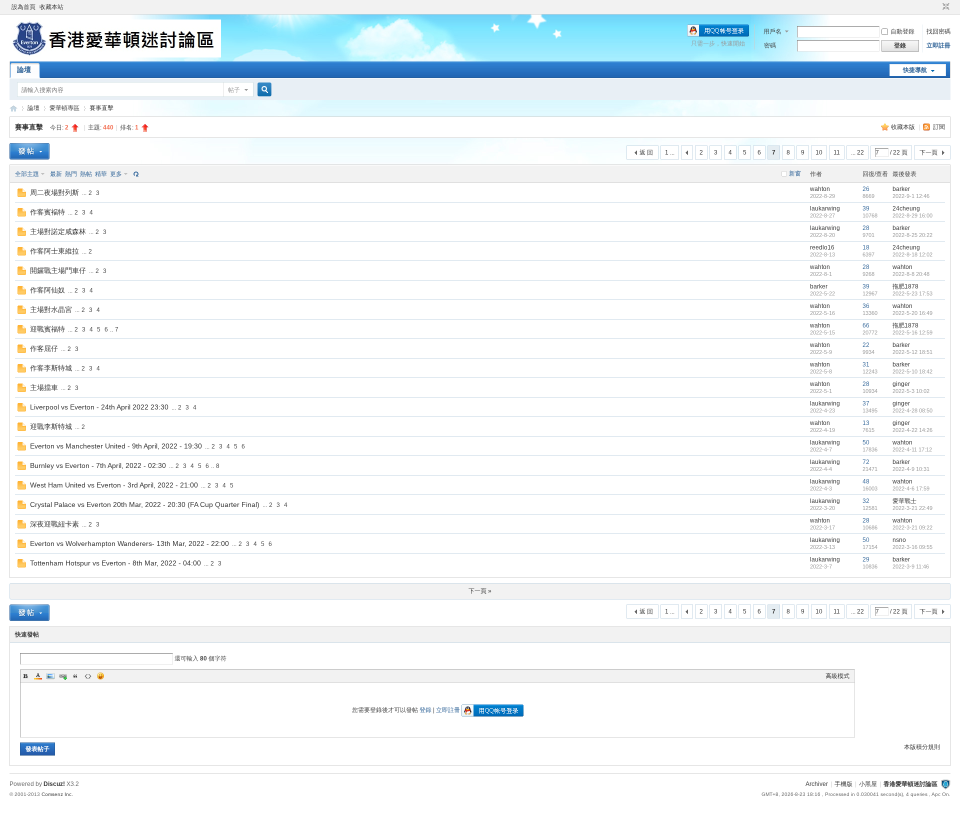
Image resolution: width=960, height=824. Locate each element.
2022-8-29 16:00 (912, 215)
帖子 (234, 90)
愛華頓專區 (65, 108)
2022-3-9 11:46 (910, 567)
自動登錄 (902, 31)
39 (866, 208)
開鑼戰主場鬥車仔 (58, 270)
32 (866, 501)
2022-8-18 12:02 (912, 255)
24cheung (906, 208)
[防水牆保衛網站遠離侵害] (945, 784)
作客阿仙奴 (47, 290)
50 (866, 442)
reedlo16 (822, 247)
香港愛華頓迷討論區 (14, 108)
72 (866, 462)
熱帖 (86, 174)
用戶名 (773, 31)
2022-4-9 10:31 (911, 469)
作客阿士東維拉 (54, 251)
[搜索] (263, 90)
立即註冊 (938, 45)
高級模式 (838, 676)
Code (88, 676)
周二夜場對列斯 (54, 192)
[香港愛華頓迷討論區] (115, 55)
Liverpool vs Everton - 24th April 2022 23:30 (99, 407)
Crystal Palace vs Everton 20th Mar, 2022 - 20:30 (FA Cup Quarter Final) (145, 504)
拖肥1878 (905, 286)
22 (866, 345)
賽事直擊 (102, 108)
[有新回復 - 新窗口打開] (22, 195)
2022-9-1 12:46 (911, 196)
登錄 (426, 710)
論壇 (24, 70)
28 (866, 228)
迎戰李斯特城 (51, 426)
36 (866, 306)
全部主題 (27, 174)
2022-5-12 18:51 (912, 352)
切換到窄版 (944, 7)
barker (901, 189)
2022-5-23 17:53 (912, 293)
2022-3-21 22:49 (912, 508)
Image (51, 676)
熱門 (71, 174)
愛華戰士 (904, 501)
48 (866, 481)
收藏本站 (52, 7)
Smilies (101, 676)
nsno (899, 540)
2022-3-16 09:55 (912, 547)
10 (819, 152)
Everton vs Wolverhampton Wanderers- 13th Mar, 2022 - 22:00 (129, 544)
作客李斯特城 (51, 368)
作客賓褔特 (47, 212)
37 (866, 403)
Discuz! (54, 784)
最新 (56, 174)
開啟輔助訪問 (936, 7)
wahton (820, 189)
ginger (901, 384)
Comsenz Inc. (57, 794)
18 (866, 247)
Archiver (817, 784)
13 (866, 423)
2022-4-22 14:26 (912, 430)
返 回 (646, 152)
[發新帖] (30, 151)
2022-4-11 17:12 (912, 449)
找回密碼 (938, 31)
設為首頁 (24, 7)
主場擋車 (44, 388)
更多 (116, 174)
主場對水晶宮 (51, 310)
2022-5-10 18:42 (912, 371)
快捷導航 (915, 70)
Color (38, 676)
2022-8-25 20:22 (912, 235)
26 (866, 189)
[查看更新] (135, 174)
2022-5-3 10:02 (911, 391)
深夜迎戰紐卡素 (54, 524)
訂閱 (939, 127)
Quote (75, 676)
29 (866, 559)
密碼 (770, 45)
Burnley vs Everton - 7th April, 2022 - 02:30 (98, 466)
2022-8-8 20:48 (911, 274)
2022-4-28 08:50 (912, 411)
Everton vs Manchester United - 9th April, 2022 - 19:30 (116, 446)
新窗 (795, 173)
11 (837, 152)
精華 (101, 174)
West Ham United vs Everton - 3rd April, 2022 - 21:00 (114, 485)
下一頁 (929, 152)
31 (866, 364)
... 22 (857, 152)
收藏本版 (903, 127)
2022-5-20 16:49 (912, 313)
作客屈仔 (44, 348)
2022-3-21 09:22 (912, 527)
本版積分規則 (922, 747)
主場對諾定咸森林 (58, 232)
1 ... (669, 152)
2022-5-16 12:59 (912, 333)
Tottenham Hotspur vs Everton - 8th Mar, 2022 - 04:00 (115, 563)
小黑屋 (868, 784)
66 (866, 325)
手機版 (843, 784)
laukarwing (825, 208)
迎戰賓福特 (47, 329)
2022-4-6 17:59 (911, 489)
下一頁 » (480, 591)
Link (63, 676)
